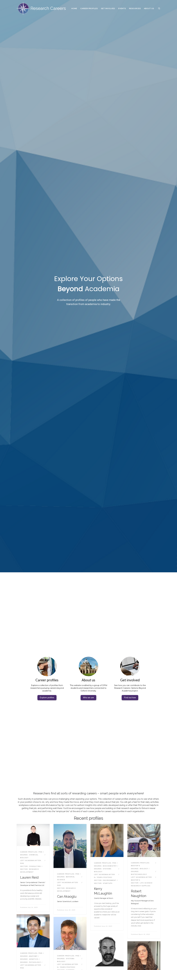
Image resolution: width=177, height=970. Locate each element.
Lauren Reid (29, 877)
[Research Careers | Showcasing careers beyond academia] (23, 8)
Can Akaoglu (66, 896)
